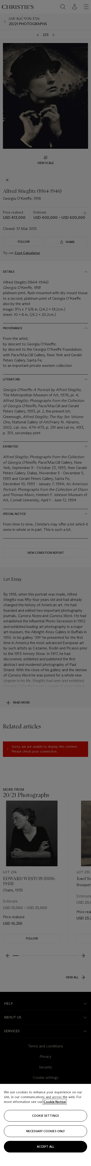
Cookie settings (45, 1115)
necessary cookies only (45, 1131)
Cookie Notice (54, 1102)
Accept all (45, 1146)
